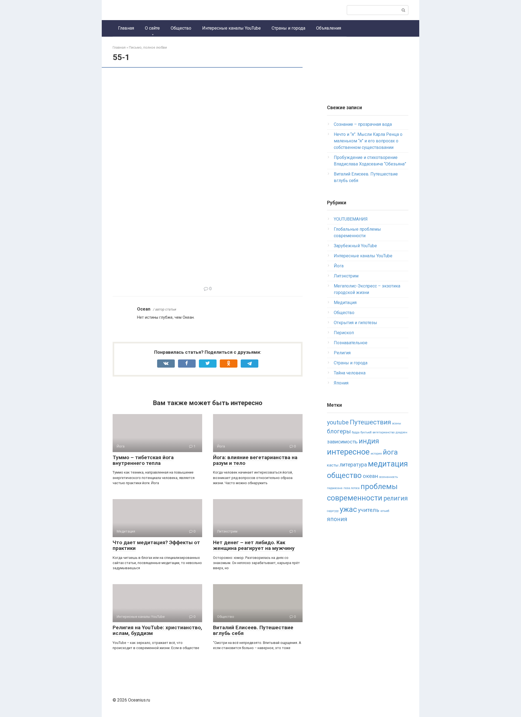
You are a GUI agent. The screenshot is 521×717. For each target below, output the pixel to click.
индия (369, 441)
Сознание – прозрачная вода (363, 124)
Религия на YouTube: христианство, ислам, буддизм (157, 630)
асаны (396, 423)
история (376, 453)
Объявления (328, 28)
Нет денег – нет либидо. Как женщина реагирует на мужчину (254, 545)
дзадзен (401, 432)
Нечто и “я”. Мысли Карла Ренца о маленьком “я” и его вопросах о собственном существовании (368, 141)
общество (344, 475)
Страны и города (288, 28)
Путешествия (370, 422)
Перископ (344, 332)
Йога (339, 265)
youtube (338, 422)
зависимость (342, 442)
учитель (368, 510)
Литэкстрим (346, 275)
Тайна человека (350, 372)
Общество (181, 28)
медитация (388, 463)
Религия (342, 352)
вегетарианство (384, 432)
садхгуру (333, 511)
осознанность (388, 477)
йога (390, 452)
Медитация (345, 302)
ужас (348, 509)
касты (332, 465)
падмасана (334, 488)
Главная (126, 28)
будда (356, 432)
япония (337, 519)
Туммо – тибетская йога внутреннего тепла (143, 460)
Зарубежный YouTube (355, 245)
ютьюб (384, 511)
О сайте (152, 28)
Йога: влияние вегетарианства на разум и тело (255, 460)
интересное (348, 451)
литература (353, 465)
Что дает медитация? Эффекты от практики (156, 545)
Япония (341, 383)
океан (370, 476)
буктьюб (366, 432)
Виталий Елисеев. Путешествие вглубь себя (253, 630)
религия (395, 498)
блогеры (339, 431)
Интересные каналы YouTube (231, 28)
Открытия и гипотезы (355, 322)
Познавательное (350, 342)
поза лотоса (352, 488)
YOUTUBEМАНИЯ (351, 219)
